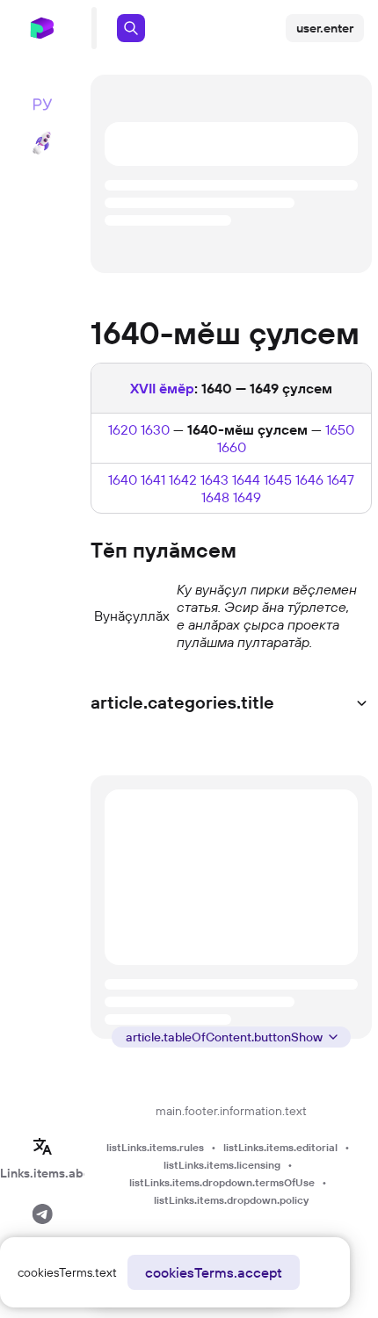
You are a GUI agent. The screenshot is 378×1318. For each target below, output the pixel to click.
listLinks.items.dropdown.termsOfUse (222, 1182)
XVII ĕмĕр (162, 388)
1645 (278, 479)
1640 (122, 479)
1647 (340, 479)
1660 (231, 447)
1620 (122, 429)
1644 (246, 479)
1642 (183, 479)
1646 (309, 479)
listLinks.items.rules (155, 1147)
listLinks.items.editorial (280, 1147)
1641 (153, 479)
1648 (215, 497)
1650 (339, 429)
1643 (214, 479)
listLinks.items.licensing (222, 1164)
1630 (155, 429)
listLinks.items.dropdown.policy (231, 1199)
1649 (247, 497)
